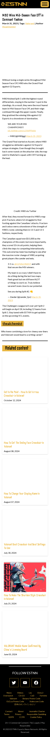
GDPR (11, 717)
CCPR (22, 717)
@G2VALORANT (22, 264)
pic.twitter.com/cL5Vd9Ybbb (22, 130)
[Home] (14, 4)
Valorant (29, 23)
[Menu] (45, 4)
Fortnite (43, 695)
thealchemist (9, 26)
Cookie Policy (36, 717)
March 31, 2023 (33, 136)
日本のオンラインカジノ (25, 704)
